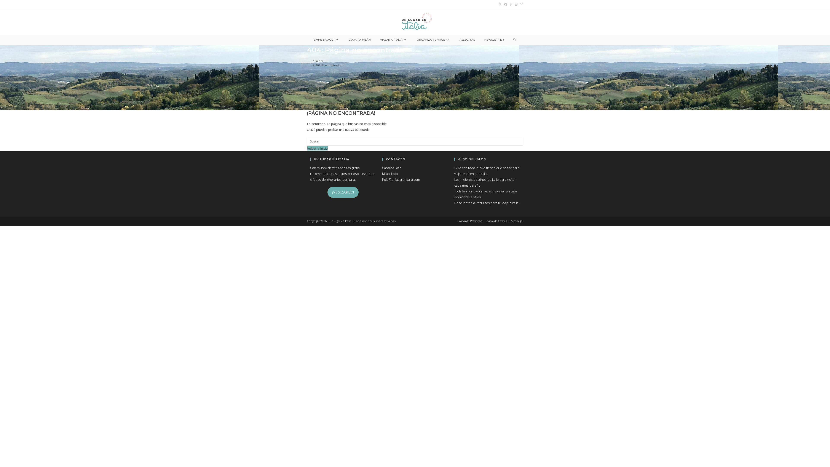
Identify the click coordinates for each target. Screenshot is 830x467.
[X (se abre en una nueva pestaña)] (500, 4)
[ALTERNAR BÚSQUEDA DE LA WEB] (515, 40)
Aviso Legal (517, 221)
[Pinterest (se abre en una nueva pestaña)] (511, 4)
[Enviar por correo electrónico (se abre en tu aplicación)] (521, 4)
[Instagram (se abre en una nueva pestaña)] (516, 4)
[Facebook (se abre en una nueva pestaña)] (506, 4)
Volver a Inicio (317, 148)
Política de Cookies (496, 221)
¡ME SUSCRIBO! (343, 192)
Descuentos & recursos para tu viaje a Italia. (486, 203)
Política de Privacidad (470, 221)
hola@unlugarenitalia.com (401, 179)
